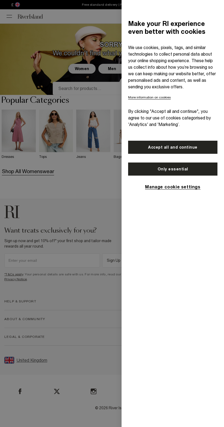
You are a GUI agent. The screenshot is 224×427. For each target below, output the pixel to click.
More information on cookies (149, 97)
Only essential (173, 169)
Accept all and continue (173, 147)
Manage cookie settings (172, 186)
